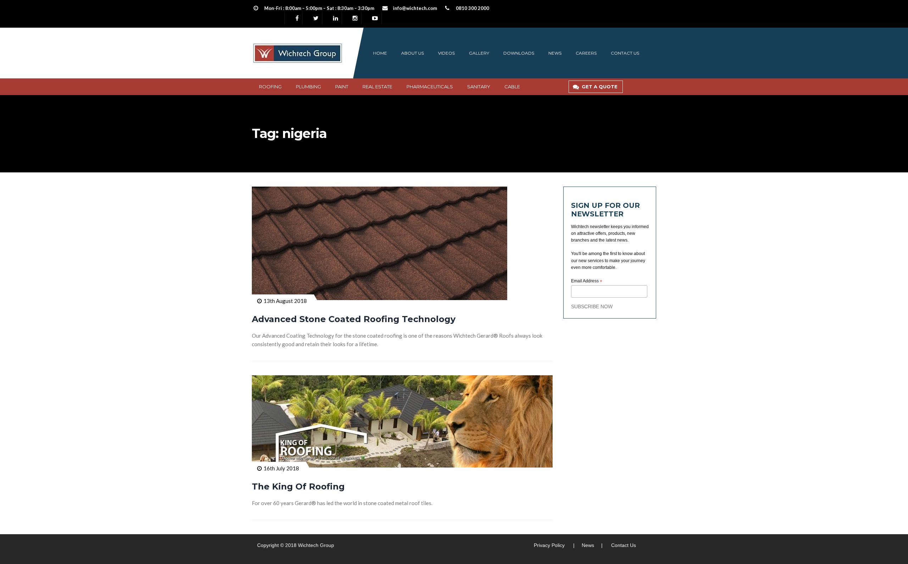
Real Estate (377, 86)
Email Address (586, 281)
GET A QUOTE (599, 86)
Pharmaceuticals (429, 86)
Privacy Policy (549, 545)
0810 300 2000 (472, 8)
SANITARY (478, 86)
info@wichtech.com (415, 8)
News (554, 53)
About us (412, 53)
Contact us (625, 53)
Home (380, 53)
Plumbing (308, 86)
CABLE (512, 86)
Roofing (270, 86)
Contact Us (623, 545)
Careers (586, 53)
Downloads (518, 53)
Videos (446, 53)
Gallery (479, 53)
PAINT (341, 86)
